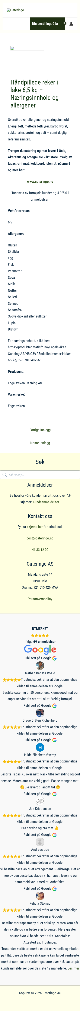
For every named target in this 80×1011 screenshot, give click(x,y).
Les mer (73, 968)
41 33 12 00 (40, 550)
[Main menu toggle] (68, 10)
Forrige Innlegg (40, 430)
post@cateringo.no (40, 538)
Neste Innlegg (40, 443)
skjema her (35, 527)
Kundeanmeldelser (46, 502)
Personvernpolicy (40, 599)
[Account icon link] (71, 24)
